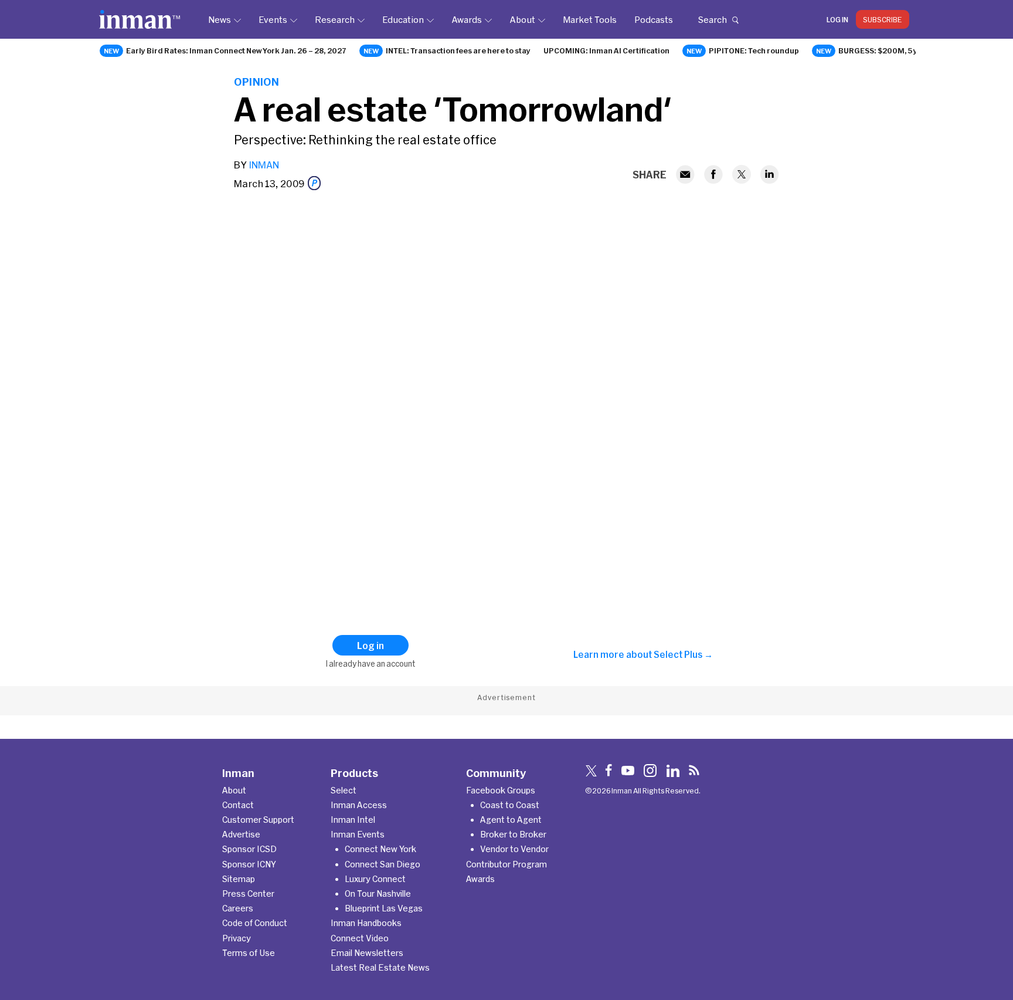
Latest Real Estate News (380, 967)
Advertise (241, 834)
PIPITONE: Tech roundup (754, 50)
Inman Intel (353, 820)
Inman (264, 164)
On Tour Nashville (378, 893)
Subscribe (882, 19)
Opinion (256, 81)
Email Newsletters (367, 953)
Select (343, 790)
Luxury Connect (375, 879)
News (219, 19)
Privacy (236, 938)
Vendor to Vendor (514, 849)
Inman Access (359, 805)
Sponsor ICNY (249, 864)
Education (403, 19)
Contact (238, 805)
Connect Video (360, 938)
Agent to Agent (511, 820)
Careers (237, 908)
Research (335, 19)
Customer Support (258, 820)
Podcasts (653, 19)
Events (273, 19)
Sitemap (238, 879)
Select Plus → (683, 654)
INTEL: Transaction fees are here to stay (458, 50)
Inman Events (358, 834)
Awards (466, 19)
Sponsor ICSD (249, 849)
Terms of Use (248, 953)
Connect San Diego (382, 864)
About (522, 19)
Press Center (248, 893)
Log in (837, 19)
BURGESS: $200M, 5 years (886, 50)
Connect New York (380, 849)
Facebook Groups (500, 790)
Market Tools (590, 19)
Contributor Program (506, 864)
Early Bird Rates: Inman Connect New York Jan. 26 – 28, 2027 (236, 50)
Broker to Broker (513, 834)
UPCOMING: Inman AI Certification (606, 50)
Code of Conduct (254, 923)
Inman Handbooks (366, 923)
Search (712, 19)
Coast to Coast (509, 805)
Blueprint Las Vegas (384, 908)
